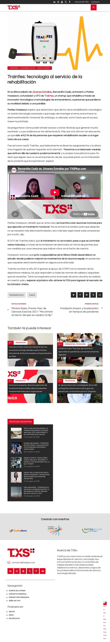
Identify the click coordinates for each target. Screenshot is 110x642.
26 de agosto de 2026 (32, 452)
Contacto (95, 2)
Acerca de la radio (17, 591)
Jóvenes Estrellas (42, 92)
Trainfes (49, 96)
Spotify (12, 612)
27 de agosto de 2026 (32, 437)
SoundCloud (14, 618)
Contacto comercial (18, 594)
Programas (14, 68)
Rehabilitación (17, 295)
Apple (11, 615)
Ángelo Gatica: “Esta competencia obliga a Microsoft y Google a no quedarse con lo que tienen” (37, 461)
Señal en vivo (14, 601)
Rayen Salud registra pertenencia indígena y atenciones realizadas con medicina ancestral (36, 476)
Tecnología (81, 344)
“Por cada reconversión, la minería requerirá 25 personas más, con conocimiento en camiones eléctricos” (36, 431)
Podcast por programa (19, 597)
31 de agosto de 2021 (28, 68)
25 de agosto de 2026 (32, 466)
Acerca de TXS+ (82, 2)
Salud (32, 295)
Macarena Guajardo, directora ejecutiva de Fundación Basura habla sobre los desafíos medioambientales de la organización (28, 388)
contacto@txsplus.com (23, 562)
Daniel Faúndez (43, 68)
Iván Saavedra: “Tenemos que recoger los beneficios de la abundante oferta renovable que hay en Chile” (36, 490)
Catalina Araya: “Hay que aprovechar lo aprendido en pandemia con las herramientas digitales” (78, 352)
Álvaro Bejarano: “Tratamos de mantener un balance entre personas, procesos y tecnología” (36, 446)
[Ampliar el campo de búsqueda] (94, 7)
